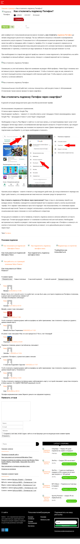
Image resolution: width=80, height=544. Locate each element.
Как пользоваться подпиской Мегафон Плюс (13, 254)
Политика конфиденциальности (64, 531)
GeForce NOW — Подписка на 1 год (24, 482)
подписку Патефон (64, 35)
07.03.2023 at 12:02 (15, 378)
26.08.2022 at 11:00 (14, 317)
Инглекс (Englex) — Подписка (22, 479)
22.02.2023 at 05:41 (16, 342)
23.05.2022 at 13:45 (15, 291)
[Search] (77, 2)
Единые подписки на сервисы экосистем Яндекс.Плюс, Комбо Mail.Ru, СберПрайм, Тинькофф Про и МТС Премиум (20, 461)
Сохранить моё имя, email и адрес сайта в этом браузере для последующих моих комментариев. (37, 434)
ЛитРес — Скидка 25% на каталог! (63, 460)
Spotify (54, 500)
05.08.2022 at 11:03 (29, 330)
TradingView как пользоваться (60, 251)
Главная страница (7, 8)
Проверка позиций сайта (10, 454)
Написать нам (45, 519)
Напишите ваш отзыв (65, 279)
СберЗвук (54, 453)
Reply (5, 286)
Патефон (8, 233)
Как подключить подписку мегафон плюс (38, 254)
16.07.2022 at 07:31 (15, 306)
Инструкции (36, 15)
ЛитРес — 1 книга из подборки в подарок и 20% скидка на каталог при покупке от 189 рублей (63, 472)
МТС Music (55, 488)
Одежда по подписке (8, 469)
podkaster (19, 15)
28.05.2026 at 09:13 (13, 391)
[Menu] (2, 2)
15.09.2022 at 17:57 (31, 365)
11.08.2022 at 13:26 (15, 353)
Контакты (31, 526)
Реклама (43, 517)
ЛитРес (54, 463)
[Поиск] (37, 444)
